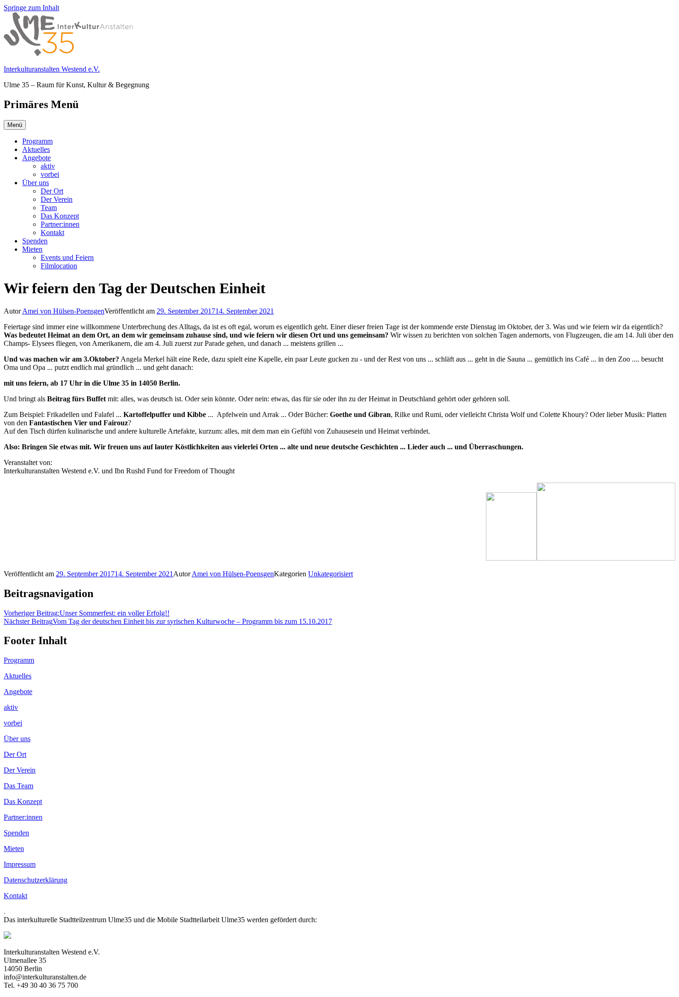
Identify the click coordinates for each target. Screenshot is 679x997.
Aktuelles (36, 149)
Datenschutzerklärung (35, 880)
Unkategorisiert (330, 574)
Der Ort (52, 191)
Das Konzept (60, 216)
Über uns (35, 183)
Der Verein (57, 199)
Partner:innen (60, 224)
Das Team (18, 786)
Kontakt (52, 232)
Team (49, 207)
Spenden (35, 241)
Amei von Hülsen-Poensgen (63, 311)
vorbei (50, 174)
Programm (37, 141)
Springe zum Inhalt (31, 8)
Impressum (20, 864)
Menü (14, 124)
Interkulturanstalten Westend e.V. (52, 69)
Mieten (32, 249)
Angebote (36, 158)
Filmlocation (59, 266)
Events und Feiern (67, 257)
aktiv (48, 166)
